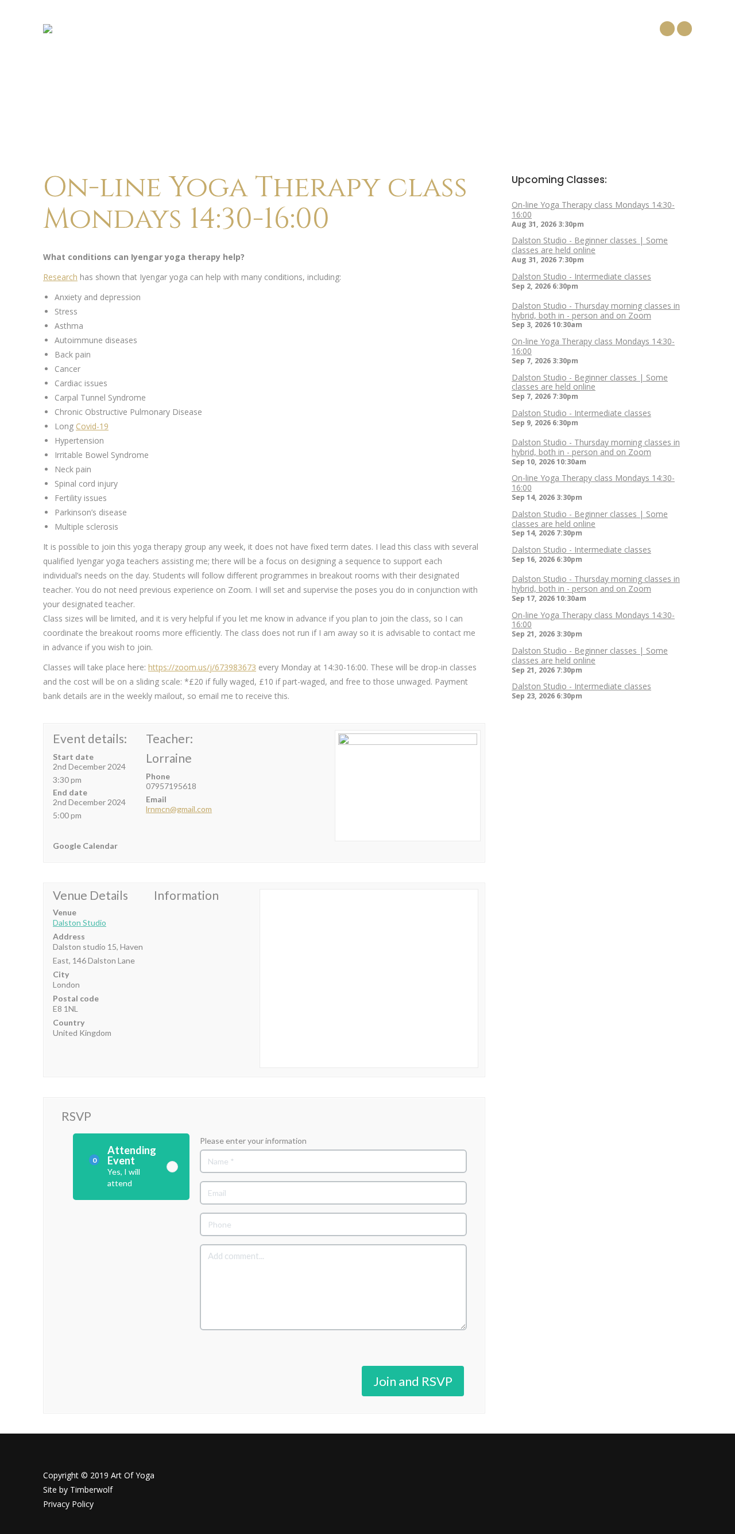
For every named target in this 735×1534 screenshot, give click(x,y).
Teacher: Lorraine (169, 748)
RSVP (76, 1116)
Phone (158, 776)
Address (69, 936)
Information (186, 895)
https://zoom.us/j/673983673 (202, 667)
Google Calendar (85, 846)
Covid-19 (92, 426)
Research (60, 276)
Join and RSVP (412, 1381)
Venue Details (90, 895)
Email (156, 799)
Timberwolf (91, 1489)
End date (70, 792)
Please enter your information (253, 1140)
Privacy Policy (68, 1503)
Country (68, 1022)
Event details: (90, 738)
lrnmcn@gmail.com (179, 809)
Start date (73, 757)
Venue (64, 912)
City (61, 974)
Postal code (76, 998)
